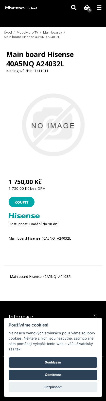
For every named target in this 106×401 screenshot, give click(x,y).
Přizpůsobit (53, 387)
